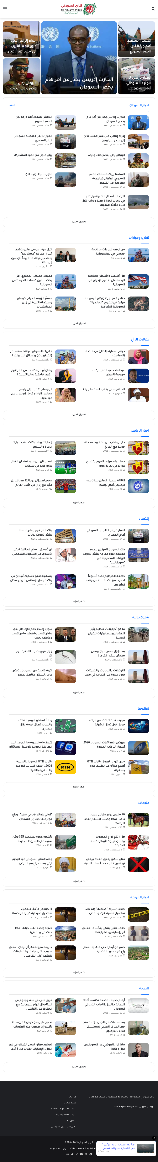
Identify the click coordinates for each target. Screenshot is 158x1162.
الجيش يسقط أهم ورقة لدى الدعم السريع (139, 46)
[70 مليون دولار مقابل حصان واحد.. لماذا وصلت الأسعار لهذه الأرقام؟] (138, 820)
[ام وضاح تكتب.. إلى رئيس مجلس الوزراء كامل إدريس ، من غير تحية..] (65, 395)
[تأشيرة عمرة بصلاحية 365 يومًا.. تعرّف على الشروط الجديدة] (65, 842)
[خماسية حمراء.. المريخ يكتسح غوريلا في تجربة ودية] (138, 467)
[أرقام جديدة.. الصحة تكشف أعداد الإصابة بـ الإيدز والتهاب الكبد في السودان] (138, 1005)
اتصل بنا (71, 1121)
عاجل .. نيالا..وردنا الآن (38, 174)
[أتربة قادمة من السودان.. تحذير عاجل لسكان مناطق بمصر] (65, 676)
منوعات (143, 803)
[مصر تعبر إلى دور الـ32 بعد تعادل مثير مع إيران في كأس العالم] (65, 486)
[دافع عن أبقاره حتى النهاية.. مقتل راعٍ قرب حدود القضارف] (138, 952)
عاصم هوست (55, 1149)
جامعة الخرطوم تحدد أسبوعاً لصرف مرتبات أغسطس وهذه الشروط (105, 581)
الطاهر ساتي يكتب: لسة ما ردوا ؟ (104, 389)
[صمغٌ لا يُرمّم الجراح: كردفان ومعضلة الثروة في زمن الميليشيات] (65, 304)
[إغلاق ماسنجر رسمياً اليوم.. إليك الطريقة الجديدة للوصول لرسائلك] (65, 748)
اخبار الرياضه (140, 431)
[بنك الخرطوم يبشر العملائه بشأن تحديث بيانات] (65, 536)
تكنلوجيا (143, 709)
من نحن (72, 1097)
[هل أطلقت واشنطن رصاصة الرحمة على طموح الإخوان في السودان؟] (138, 281)
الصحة (144, 989)
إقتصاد (144, 519)
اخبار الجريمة (139, 897)
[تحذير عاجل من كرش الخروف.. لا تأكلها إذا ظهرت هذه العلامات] (65, 1028)
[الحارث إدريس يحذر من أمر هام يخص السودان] (79, 57)
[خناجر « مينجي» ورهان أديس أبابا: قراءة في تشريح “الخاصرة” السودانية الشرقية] (138, 304)
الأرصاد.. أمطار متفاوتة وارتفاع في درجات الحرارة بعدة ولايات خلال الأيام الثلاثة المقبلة (103, 201)
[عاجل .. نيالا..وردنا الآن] (65, 179)
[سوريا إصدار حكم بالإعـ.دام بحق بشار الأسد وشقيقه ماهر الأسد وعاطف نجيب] (65, 634)
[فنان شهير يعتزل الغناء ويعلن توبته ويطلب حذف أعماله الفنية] (138, 864)
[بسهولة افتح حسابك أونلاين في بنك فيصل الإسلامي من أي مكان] (65, 581)
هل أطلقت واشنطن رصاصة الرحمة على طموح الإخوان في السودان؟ (106, 281)
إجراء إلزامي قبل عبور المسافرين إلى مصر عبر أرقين (22, 46)
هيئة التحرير (70, 1103)
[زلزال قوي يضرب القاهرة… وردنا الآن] (65, 657)
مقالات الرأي (140, 340)
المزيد (12, 105)
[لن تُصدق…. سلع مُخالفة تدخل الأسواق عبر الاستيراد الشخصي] (65, 555)
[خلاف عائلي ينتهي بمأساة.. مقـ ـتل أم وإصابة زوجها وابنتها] (138, 933)
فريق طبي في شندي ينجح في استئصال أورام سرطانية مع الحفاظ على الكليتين (33, 1005)
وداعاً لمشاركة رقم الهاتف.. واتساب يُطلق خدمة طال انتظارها (34, 725)
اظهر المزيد (79, 503)
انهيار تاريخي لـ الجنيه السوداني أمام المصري (138, 83)
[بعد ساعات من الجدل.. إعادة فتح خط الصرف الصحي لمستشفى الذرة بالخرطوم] (138, 1028)
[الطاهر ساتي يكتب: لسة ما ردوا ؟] (138, 395)
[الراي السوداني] (79, 9)
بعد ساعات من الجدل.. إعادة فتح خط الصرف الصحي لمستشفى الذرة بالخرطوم (104, 1027)
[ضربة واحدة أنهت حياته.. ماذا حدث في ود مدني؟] (65, 933)
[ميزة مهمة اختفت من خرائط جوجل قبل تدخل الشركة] (138, 726)
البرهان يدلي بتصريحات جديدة (106, 155)
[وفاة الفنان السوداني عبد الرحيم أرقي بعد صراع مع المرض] (65, 864)
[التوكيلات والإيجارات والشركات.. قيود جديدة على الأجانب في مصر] (138, 676)
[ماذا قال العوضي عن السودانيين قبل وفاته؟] (138, 1050)
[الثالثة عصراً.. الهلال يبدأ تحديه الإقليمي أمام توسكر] (138, 486)
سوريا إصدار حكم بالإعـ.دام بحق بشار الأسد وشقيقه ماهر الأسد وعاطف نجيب (32, 634)
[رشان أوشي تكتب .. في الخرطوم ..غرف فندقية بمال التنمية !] (65, 376)
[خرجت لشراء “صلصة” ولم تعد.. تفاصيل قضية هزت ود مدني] (138, 914)
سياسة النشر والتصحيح (63, 1109)
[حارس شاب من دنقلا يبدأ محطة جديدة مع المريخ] (138, 448)
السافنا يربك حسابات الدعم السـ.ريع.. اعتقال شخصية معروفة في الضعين (107, 179)
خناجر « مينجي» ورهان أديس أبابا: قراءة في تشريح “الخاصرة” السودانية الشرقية (104, 303)
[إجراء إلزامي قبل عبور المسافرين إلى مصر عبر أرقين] (138, 141)
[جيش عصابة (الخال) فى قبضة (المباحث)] (138, 357)
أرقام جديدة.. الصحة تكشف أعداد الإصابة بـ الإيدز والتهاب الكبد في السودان (104, 1005)
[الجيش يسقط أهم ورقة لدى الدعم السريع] (65, 122)
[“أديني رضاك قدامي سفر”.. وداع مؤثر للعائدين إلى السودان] (65, 820)
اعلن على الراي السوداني (63, 1127)
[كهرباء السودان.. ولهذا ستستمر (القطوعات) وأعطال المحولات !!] (65, 357)
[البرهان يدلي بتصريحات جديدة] (21, 76)
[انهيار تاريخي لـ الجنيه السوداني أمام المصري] (65, 141)
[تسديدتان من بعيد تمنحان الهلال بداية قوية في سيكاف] (65, 467)
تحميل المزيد (79, 222)
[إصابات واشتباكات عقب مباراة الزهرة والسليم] (65, 448)
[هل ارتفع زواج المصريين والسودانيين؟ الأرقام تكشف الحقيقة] (138, 842)
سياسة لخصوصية (66, 1115)
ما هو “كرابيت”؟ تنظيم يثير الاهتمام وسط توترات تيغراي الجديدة (106, 634)
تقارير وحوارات (139, 238)
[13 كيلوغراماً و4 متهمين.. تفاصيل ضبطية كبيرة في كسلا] (65, 914)
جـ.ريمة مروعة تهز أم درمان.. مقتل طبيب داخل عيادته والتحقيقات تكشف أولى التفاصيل (30, 952)
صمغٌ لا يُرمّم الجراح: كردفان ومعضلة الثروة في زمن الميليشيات (34, 303)
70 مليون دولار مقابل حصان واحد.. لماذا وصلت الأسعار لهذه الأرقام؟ (104, 819)
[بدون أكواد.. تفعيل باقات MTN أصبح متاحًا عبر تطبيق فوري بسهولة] (138, 767)
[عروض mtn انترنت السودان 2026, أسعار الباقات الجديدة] (138, 748)
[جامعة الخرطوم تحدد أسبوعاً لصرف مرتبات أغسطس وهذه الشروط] (138, 581)
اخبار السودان (139, 105)
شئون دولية (140, 617)
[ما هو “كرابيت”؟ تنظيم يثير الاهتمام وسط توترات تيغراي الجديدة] (138, 634)
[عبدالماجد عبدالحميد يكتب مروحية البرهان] (138, 376)
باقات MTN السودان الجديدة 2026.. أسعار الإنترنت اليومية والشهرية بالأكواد (34, 766)
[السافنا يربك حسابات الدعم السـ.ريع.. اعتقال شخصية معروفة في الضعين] (138, 179)
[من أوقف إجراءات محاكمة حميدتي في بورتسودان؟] (138, 255)
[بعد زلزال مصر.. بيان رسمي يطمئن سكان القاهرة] (138, 657)
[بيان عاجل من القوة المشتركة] (65, 160)
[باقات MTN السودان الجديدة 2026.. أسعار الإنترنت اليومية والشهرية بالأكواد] (65, 767)
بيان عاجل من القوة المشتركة (33, 155)
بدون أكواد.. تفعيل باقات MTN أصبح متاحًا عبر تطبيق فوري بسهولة (106, 766)
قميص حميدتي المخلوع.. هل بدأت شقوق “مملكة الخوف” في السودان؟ (32, 281)
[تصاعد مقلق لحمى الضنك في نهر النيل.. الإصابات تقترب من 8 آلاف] (65, 1050)
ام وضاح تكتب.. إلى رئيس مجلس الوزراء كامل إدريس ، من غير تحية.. (31, 394)
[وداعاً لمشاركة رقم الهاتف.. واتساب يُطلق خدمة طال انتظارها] (65, 726)
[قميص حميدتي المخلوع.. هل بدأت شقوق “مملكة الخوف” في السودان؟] (65, 281)
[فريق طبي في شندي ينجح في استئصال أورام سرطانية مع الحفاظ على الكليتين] (65, 1005)
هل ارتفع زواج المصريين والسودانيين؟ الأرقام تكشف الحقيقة (107, 841)
